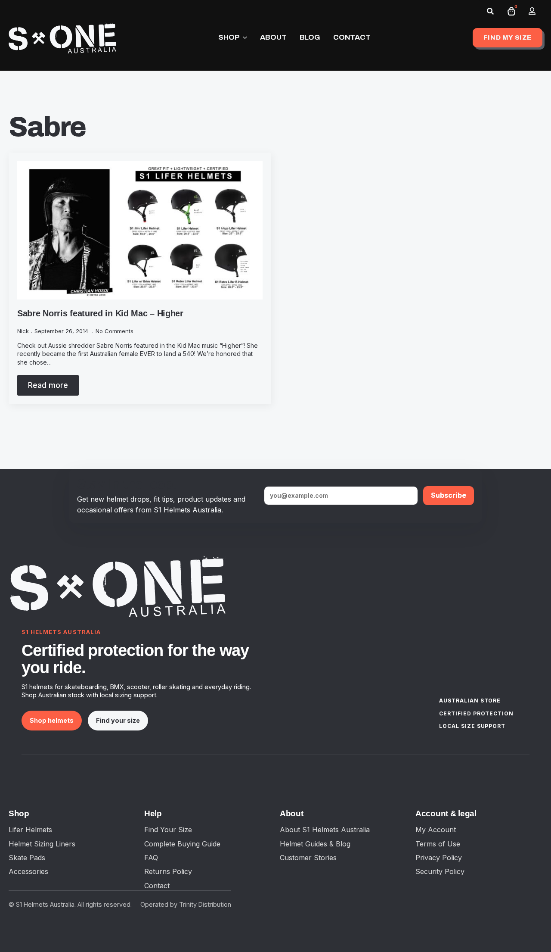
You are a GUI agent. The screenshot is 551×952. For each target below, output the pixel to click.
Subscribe (448, 495)
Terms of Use (437, 844)
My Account (435, 829)
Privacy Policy (438, 857)
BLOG (310, 37)
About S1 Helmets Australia (325, 829)
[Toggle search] (490, 11)
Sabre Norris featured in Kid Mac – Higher (100, 313)
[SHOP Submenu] (243, 38)
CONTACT (352, 37)
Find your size (118, 720)
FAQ (151, 857)
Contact (157, 885)
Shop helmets (52, 720)
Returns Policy (168, 871)
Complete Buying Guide (182, 844)
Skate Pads (27, 857)
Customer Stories (308, 857)
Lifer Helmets (30, 829)
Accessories (28, 871)
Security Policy (439, 871)
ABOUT (273, 37)
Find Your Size (168, 829)
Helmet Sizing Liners (42, 844)
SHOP (228, 37)
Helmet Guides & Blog (315, 844)
